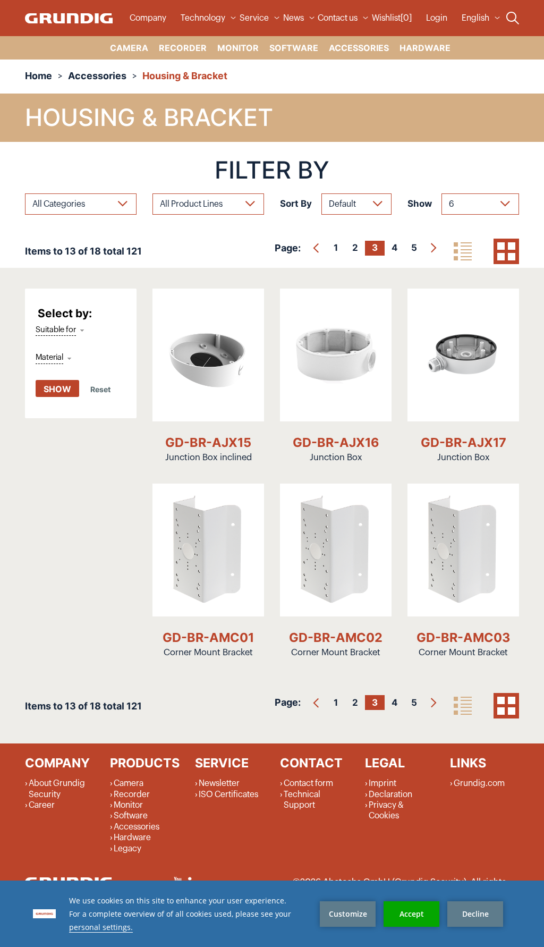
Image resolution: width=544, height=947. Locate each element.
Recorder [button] (183, 48)
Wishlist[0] (392, 18)
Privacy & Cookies (386, 810)
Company (148, 18)
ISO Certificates (228, 794)
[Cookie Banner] (272, 914)
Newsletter (219, 783)
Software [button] (293, 48)
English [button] (475, 18)
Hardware (132, 837)
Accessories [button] (359, 48)
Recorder (132, 794)
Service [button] (254, 18)
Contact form (308, 783)
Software (131, 815)
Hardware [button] (425, 48)
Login (436, 18)
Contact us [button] (338, 18)
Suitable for (56, 330)
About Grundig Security (57, 788)
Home (38, 75)
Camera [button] (129, 48)
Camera (128, 783)
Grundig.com (479, 783)
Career (42, 805)
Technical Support (302, 799)
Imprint (382, 783)
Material (49, 357)
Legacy (127, 848)
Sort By (296, 203)
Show (419, 203)
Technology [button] (203, 18)
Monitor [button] (238, 48)
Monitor (128, 805)
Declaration (390, 794)
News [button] (293, 18)
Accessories (97, 75)
